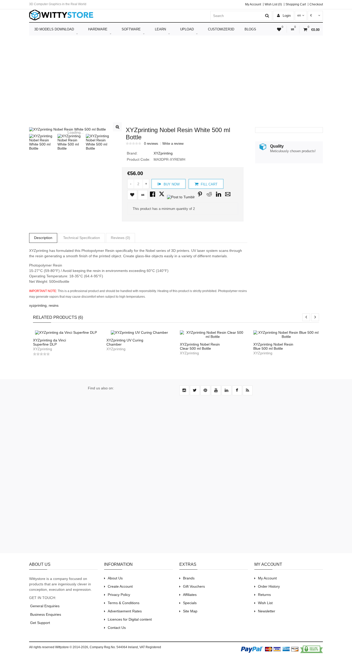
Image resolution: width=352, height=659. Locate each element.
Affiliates (190, 595)
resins (53, 305)
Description (43, 238)
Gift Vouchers (194, 586)
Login (286, 16)
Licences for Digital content (130, 619)
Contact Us (117, 628)
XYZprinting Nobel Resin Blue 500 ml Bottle (273, 346)
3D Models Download (54, 29)
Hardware (97, 29)
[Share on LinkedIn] (218, 197)
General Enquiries (44, 606)
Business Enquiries (45, 614)
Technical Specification (81, 238)
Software (131, 29)
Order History (269, 586)
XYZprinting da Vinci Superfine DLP (49, 342)
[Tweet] (162, 197)
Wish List (265, 603)
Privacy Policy (119, 595)
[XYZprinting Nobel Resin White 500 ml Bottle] (75, 129)
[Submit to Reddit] (209, 197)
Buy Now (171, 184)
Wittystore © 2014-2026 (71, 647)
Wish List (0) (273, 4)
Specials (190, 603)
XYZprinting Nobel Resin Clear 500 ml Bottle (200, 346)
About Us (115, 578)
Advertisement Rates (125, 611)
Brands (189, 578)
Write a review (172, 143)
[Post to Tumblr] (181, 197)
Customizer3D (221, 29)
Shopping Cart (296, 4)
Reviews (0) (120, 238)
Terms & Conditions (123, 603)
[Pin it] (200, 197)
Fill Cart (208, 184)
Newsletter (266, 611)
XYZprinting (163, 153)
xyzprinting (38, 305)
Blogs (250, 29)
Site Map (190, 611)
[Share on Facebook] (152, 197)
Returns (264, 595)
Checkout (316, 4)
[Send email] (228, 197)
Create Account (120, 586)
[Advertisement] (176, 85)
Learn (160, 29)
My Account (253, 4)
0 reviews (151, 143)
